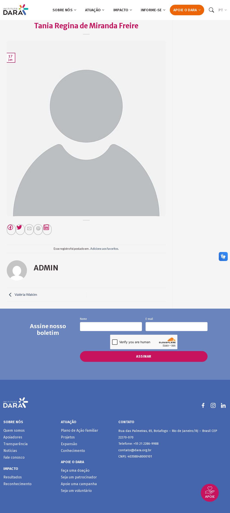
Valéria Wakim (25, 294)
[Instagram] (213, 405)
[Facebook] (11, 229)
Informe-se (151, 10)
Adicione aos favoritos (104, 248)
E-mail (149, 319)
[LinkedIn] (223, 405)
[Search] (211, 10)
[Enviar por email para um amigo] (29, 229)
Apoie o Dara (185, 10)
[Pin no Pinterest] (38, 229)
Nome (83, 319)
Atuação (93, 10)
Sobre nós (63, 10)
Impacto (120, 10)
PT (221, 10)
